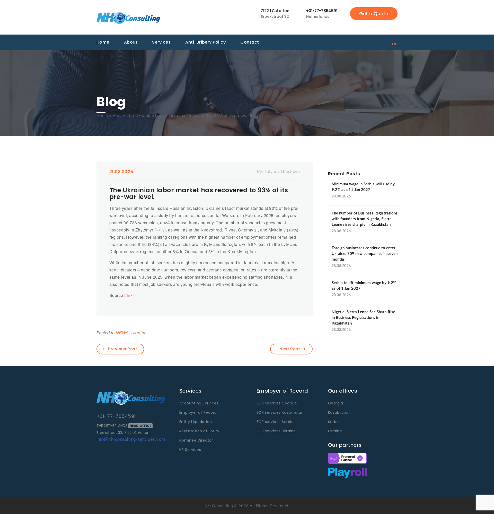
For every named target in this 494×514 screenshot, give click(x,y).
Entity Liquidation (195, 421)
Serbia (334, 421)
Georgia (335, 403)
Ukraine (138, 333)
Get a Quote (373, 13)
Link (128, 295)
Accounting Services (198, 403)
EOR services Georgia (277, 403)
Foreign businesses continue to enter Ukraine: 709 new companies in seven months (365, 253)
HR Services (190, 449)
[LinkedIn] (394, 43)
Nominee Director (196, 440)
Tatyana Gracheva (282, 171)
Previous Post (122, 349)
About (130, 42)
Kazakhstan (339, 412)
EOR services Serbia (275, 421)
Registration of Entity (199, 431)
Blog (117, 115)
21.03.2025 (121, 172)
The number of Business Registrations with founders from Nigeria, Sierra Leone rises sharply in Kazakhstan (365, 219)
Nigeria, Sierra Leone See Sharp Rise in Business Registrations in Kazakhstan (363, 317)
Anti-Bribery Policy (205, 42)
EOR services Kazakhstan (280, 412)
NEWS (122, 333)
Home (102, 42)
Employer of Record (198, 412)
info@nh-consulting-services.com (130, 439)
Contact (249, 42)
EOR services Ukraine (276, 431)
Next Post (289, 349)
